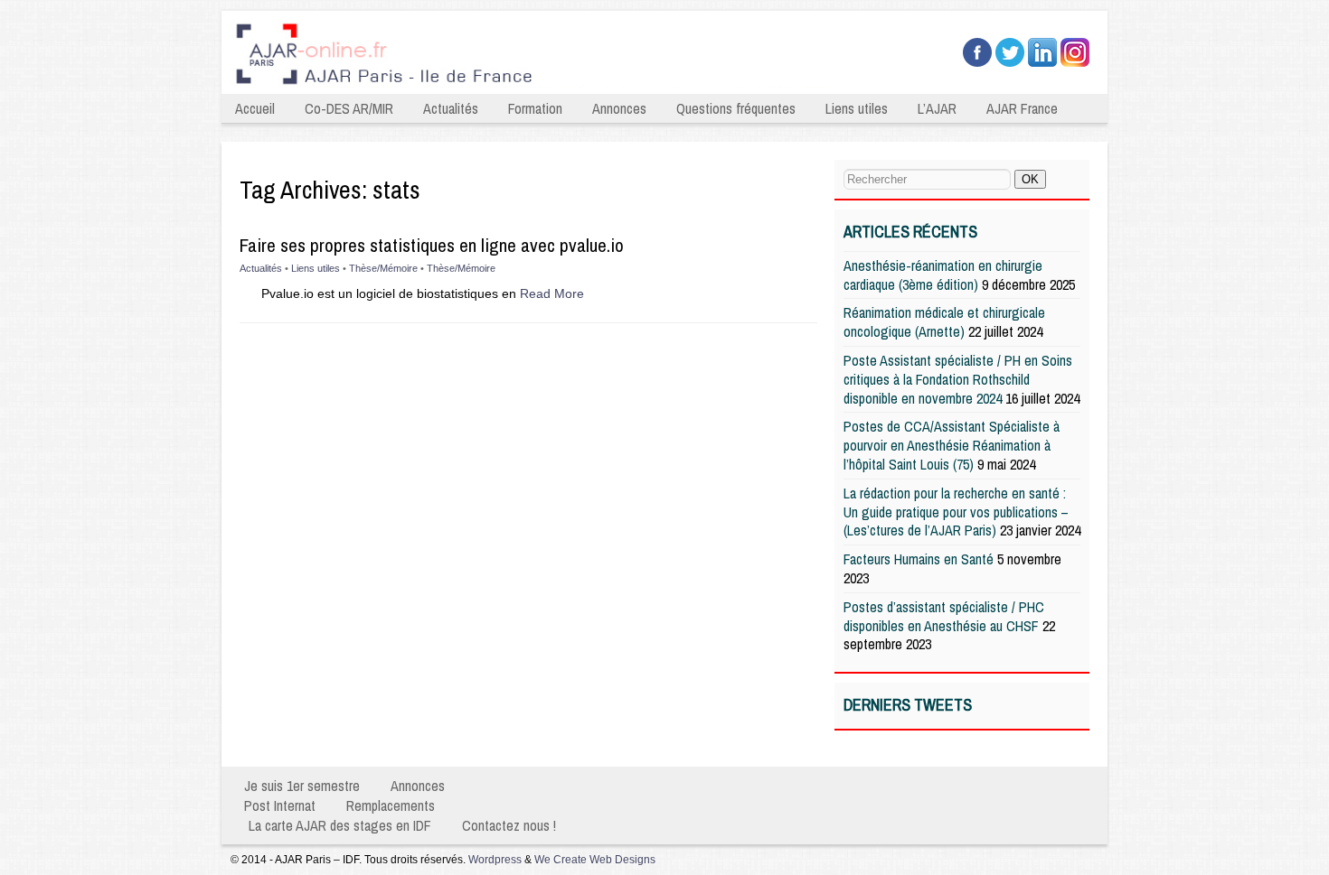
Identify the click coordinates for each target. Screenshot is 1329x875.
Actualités (450, 108)
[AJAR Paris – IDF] (536, 86)
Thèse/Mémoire (383, 268)
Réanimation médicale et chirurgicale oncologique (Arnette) (944, 322)
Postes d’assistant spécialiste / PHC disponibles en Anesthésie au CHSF (944, 616)
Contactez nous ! (509, 825)
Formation (535, 108)
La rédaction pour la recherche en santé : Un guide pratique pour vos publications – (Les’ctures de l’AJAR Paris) (956, 512)
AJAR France (1022, 108)
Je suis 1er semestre (302, 786)
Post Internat (280, 805)
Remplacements (390, 805)
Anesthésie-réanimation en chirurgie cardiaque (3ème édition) (943, 275)
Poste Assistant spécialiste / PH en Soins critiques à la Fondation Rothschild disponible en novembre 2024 (958, 379)
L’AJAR (937, 108)
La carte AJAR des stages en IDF (340, 825)
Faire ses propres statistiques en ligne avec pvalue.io (432, 245)
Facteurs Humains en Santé (919, 559)
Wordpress (495, 859)
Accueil (255, 108)
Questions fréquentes (736, 108)
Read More (552, 293)
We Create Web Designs (594, 859)
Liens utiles (856, 108)
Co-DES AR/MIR (349, 108)
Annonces (619, 108)
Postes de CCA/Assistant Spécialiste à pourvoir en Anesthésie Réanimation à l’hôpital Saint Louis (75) (952, 445)
